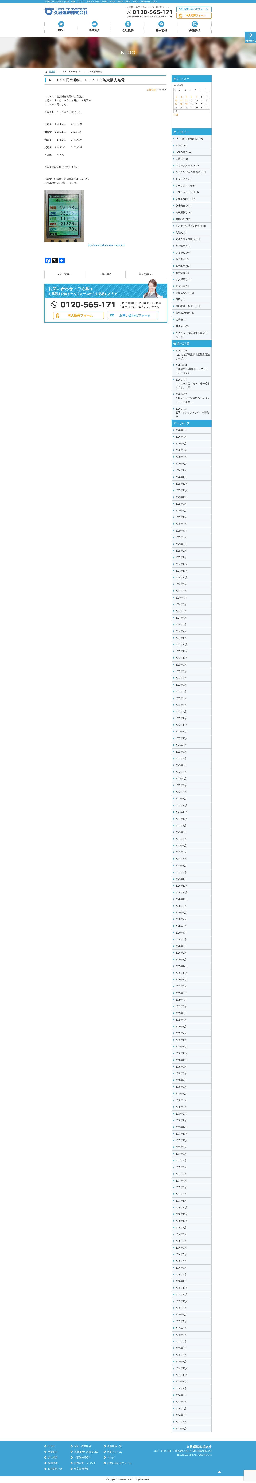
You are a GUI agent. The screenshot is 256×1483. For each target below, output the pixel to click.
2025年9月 (181, 504)
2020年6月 (181, 926)
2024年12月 (182, 564)
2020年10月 (182, 899)
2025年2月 (181, 550)
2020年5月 (181, 932)
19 (186, 104)
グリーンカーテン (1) (187, 165)
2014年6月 (181, 1408)
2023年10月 (182, 658)
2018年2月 (181, 1113)
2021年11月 (182, 812)
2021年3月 (181, 865)
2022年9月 (181, 745)
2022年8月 (181, 752)
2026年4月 (181, 457)
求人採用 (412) (183, 279)
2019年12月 (182, 966)
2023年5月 (181, 691)
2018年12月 (182, 1046)
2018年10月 (182, 1060)
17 (176, 104)
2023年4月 (181, 698)
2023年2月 (181, 711)
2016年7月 (181, 1241)
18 (181, 104)
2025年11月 (182, 490)
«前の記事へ (65, 274)
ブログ (110, 1457)
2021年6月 (181, 845)
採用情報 (161, 30)
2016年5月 (181, 1254)
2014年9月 (181, 1388)
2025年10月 (182, 497)
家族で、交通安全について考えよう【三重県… (193, 398)
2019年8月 (181, 993)
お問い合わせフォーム (196, 9)
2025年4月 (181, 537)
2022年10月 (182, 738)
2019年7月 (181, 999)
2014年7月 (181, 1402)
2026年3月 (181, 463)
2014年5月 (181, 1415)
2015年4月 (181, 1341)
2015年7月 (181, 1321)
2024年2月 (181, 631)
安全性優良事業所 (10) (188, 239)
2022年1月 (181, 798)
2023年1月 (181, 718)
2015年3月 (181, 1348)
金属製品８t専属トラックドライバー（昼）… (192, 369)
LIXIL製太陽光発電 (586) (189, 138)
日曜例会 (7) (182, 272)
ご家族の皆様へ (82, 1457)
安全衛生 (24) (183, 246)
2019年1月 (181, 1040)
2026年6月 (181, 443)
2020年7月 (181, 919)
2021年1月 (181, 879)
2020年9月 (181, 906)
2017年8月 (181, 1154)
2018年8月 (181, 1073)
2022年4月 (181, 778)
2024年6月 (181, 604)
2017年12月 (182, 1127)
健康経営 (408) (183, 212)
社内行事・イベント (85, 1463)
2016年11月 (182, 1214)
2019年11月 (182, 973)
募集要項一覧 (114, 1446)
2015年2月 (181, 1355)
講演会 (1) (181, 319)
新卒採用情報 (81, 1468)
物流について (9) (185, 293)
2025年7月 (181, 517)
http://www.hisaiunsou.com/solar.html (106, 245)
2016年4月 (181, 1261)
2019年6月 (181, 1006)
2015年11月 (182, 1294)
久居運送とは (55, 1468)
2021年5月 (181, 852)
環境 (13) (180, 299)
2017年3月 (181, 1187)
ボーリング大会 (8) (186, 185)
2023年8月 (181, 671)
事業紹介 (94, 30)
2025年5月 (181, 530)
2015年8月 (181, 1314)
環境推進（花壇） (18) (188, 306)
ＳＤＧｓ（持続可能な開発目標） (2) (191, 335)
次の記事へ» (146, 274)
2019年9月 (181, 986)
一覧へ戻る (105, 274)
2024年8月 (181, 591)
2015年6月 (181, 1328)
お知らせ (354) (183, 152)
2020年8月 (181, 912)
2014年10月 (182, 1381)
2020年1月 (181, 959)
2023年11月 (182, 651)
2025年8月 (181, 510)
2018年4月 (181, 1100)
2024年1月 (181, 638)
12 (186, 100)
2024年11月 (182, 571)
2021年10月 (182, 819)
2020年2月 (181, 952)
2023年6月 (181, 685)
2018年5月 (181, 1093)
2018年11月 (182, 1053)
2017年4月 (181, 1180)
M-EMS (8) (181, 145)
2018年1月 (181, 1120)
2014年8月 (181, 1395)
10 (176, 100)
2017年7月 (181, 1160)
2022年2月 (181, 792)
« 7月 (175, 114)
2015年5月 (181, 1335)
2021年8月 (181, 832)
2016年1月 (181, 1281)
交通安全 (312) (183, 205)
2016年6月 (181, 1247)
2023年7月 (181, 678)
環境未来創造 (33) (185, 313)
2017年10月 (182, 1140)
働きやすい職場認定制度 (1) (191, 225)
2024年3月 (181, 624)
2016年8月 (181, 1234)
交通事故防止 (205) (186, 199)
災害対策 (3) (182, 286)
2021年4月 (181, 859)
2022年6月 (181, 765)
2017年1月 (181, 1201)
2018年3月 (181, 1107)
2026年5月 (181, 450)
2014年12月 (182, 1368)
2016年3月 (181, 1268)
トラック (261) (183, 179)
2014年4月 (181, 1422)
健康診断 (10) (183, 219)
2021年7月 (181, 839)
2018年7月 (181, 1080)
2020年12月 (182, 885)
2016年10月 (182, 1221)
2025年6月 (181, 524)
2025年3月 (181, 544)
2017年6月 (181, 1167)
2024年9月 (181, 584)
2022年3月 (181, 785)
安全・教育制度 (82, 1446)
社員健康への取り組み (86, 1452)
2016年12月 (182, 1207)
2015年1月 (181, 1361)
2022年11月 (182, 731)
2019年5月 (181, 1013)
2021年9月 (181, 825)
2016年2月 (181, 1274)
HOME (61, 30)
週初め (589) (182, 326)
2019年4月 (181, 1020)
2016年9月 (181, 1227)
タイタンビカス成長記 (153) (191, 172)
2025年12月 (182, 483)
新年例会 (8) (182, 259)
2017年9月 (181, 1147)
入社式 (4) (181, 232)
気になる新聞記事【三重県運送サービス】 (193, 354)
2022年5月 (181, 772)
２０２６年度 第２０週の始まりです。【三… (193, 383)
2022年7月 (181, 758)
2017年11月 (182, 1133)
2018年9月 (181, 1066)
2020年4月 (181, 939)
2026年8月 (181, 430)
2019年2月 (181, 1033)
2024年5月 (181, 611)
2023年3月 (181, 705)
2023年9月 (181, 664)
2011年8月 (181, 1428)
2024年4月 (181, 618)
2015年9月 (181, 1308)
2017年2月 (181, 1194)
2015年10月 (182, 1301)
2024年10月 (182, 577)
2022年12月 (182, 725)
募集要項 (194, 30)
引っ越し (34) (183, 252)
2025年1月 (181, 557)
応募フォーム (114, 1452)
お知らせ (151, 89)
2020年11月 (182, 892)
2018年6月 (181, 1087)
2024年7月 (181, 597)
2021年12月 (182, 805)
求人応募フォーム (195, 15)
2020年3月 (181, 946)
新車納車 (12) (183, 266)
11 (181, 100)
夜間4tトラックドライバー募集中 (192, 412)
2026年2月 (181, 470)
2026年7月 (181, 437)
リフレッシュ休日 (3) (187, 192)
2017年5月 (181, 1174)
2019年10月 (182, 979)
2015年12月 (182, 1288)
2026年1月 (181, 477)
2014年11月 (182, 1375)
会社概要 (128, 30)
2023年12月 (182, 644)
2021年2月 (181, 872)
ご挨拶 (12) (182, 158)
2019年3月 (181, 1026)
